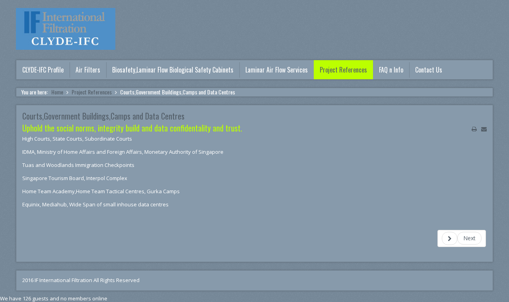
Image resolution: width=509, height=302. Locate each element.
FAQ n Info (391, 69)
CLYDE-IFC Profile (43, 69)
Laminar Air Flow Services (276, 69)
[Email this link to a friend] (484, 129)
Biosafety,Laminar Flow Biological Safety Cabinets (172, 69)
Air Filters (88, 69)
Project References (343, 69)
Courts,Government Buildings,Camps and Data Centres (103, 116)
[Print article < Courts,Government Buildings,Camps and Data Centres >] (474, 129)
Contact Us (428, 69)
